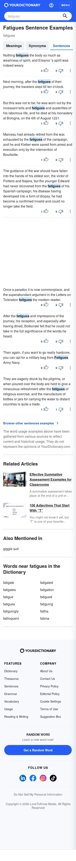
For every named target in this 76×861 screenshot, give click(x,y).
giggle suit (11, 548)
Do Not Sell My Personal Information (38, 794)
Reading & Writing (16, 716)
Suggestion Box (50, 716)
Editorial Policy (50, 694)
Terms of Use (49, 709)
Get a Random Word (38, 750)
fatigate (8, 582)
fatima (44, 618)
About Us (46, 671)
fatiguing (46, 604)
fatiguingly (11, 611)
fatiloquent (11, 618)
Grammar (10, 694)
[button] (51, 5)
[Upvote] (46, 70)
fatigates (9, 589)
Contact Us (47, 678)
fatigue (8, 596)
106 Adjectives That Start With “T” (49, 508)
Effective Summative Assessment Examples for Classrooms (51, 479)
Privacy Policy (49, 686)
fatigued (46, 596)
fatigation (47, 589)
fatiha (44, 611)
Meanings (14, 45)
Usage (8, 709)
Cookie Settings (50, 701)
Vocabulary (11, 701)
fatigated (46, 582)
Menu (65, 5)
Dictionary (11, 671)
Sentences (61, 45)
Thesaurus (11, 678)
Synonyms (37, 45)
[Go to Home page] (22, 5)
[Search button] (65, 16)
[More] (70, 70)
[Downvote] (60, 70)
